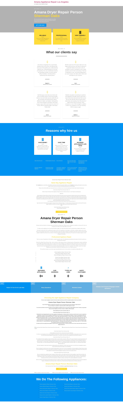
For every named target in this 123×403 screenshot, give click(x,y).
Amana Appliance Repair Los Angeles (51, 2)
